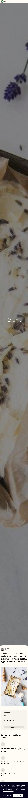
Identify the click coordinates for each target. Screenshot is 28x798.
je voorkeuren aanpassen (9, 788)
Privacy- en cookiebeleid (8, 791)
